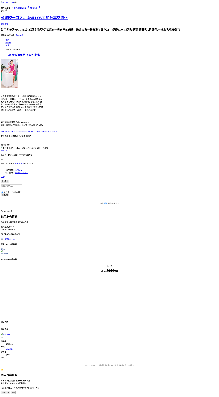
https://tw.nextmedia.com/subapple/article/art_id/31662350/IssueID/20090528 (29, 131)
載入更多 (5, 181)
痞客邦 (17, 164)
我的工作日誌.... (21, 173)
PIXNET (92, 365)
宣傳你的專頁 (4, 253)
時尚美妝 (19, 35)
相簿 (7, 40)
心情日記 (18, 170)
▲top (3, 177)
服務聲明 (131, 365)
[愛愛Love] (2, 251)
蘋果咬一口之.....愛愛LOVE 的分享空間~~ (34, 18)
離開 (13, 392)
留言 (22, 164)
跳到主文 (4, 24)
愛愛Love (4, 151)
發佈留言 (5, 195)
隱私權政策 (122, 365)
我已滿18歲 (5, 392)
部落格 (8, 43)
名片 (7, 45)
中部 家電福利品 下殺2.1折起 (22, 55)
